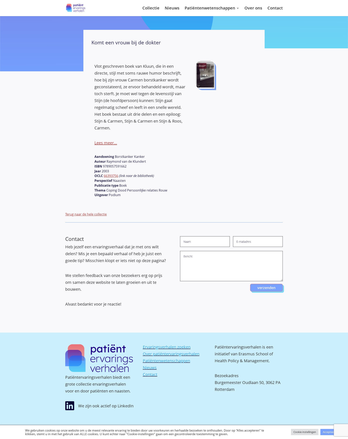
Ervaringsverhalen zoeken (167, 347)
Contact (275, 9)
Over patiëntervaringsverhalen (171, 354)
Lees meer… (105, 143)
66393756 (111, 176)
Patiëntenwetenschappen (210, 9)
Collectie (151, 9)
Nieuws (172, 9)
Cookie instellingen (304, 432)
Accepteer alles (332, 432)
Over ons (253, 9)
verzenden (266, 287)
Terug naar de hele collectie (86, 214)
